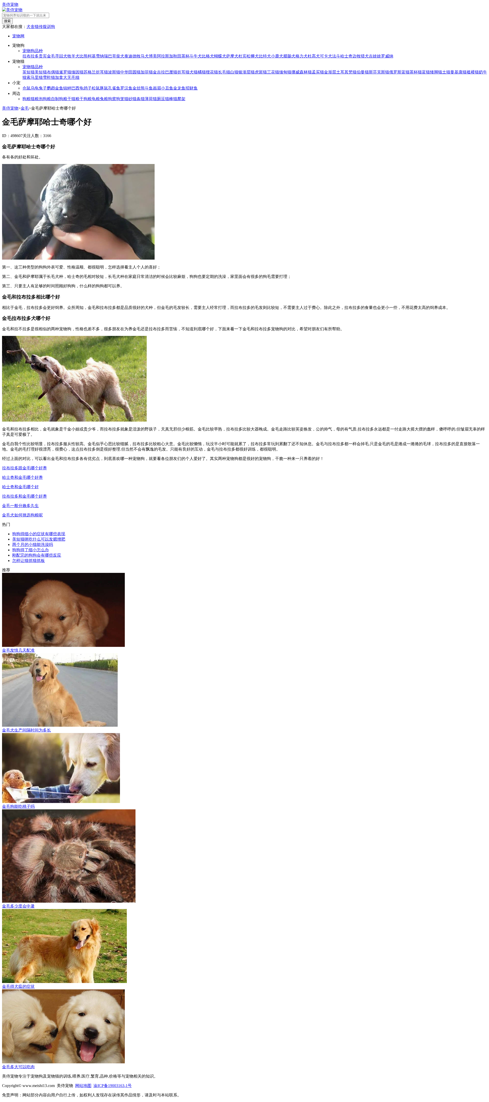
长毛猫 (224, 72)
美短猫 (41, 72)
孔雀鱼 (114, 88)
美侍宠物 (10, 4)
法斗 (336, 56)
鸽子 (88, 88)
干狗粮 (85, 99)
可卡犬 (326, 56)
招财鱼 (191, 88)
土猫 (446, 72)
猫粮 (35, 99)
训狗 (51, 26)
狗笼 (120, 99)
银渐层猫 (246, 72)
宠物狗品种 (32, 51)
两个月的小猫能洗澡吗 (32, 544)
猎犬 (365, 56)
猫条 (136, 99)
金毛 (25, 108)
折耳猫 (183, 72)
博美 (153, 56)
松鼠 (96, 88)
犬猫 (193, 72)
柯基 (92, 56)
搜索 (7, 21)
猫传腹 (41, 26)
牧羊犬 (73, 56)
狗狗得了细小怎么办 (30, 550)
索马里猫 (34, 77)
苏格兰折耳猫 (96, 72)
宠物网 (18, 36)
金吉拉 (159, 72)
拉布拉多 (30, 56)
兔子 (43, 88)
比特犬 (265, 56)
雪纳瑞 (102, 56)
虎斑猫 (261, 72)
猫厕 (157, 99)
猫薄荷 (147, 99)
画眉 (157, 88)
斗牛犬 (195, 56)
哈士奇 (346, 56)
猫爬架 (179, 99)
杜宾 (242, 56)
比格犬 (208, 56)
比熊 (83, 56)
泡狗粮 (45, 99)
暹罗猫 (65, 72)
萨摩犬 (232, 56)
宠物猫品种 (32, 67)
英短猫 (28, 72)
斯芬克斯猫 (379, 72)
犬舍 (30, 26)
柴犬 (120, 56)
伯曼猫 (363, 72)
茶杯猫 (416, 72)
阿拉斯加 (165, 56)
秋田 (177, 56)
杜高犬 (314, 56)
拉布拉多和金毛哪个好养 (24, 496)
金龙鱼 (179, 88)
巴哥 (112, 56)
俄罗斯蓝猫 (399, 72)
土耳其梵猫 (346, 72)
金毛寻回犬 (57, 56)
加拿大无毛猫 (67, 77)
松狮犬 (253, 56)
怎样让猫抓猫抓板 (28, 560)
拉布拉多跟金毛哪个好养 (24, 468)
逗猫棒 (167, 99)
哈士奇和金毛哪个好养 (22, 477)
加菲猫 (147, 72)
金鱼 (59, 88)
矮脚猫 (436, 72)
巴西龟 (77, 88)
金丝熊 (138, 88)
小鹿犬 (277, 56)
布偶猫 (53, 72)
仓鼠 (26, 88)
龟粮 (96, 99)
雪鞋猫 (49, 77)
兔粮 (104, 99)
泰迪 (128, 56)
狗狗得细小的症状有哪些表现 (38, 534)
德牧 (136, 56)
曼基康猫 (458, 72)
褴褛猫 (473, 72)
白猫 (234, 72)
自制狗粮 (59, 99)
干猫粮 (73, 99)
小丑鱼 (167, 88)
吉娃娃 (375, 56)
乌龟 (35, 88)
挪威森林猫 (301, 72)
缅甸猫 (285, 72)
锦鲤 (67, 88)
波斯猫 (114, 72)
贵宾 (43, 56)
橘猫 (202, 72)
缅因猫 (77, 72)
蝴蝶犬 (220, 56)
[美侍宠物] (12, 10)
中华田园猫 (130, 72)
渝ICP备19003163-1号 (112, 1085)
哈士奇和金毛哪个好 (20, 487)
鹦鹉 (51, 88)
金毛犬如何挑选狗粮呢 (22, 515)
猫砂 (128, 99)
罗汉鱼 (126, 88)
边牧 (356, 56)
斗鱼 (149, 88)
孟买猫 (318, 72)
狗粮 (26, 99)
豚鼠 (104, 88)
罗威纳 (387, 56)
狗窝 (112, 99)
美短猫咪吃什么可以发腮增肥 (38, 539)
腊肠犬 (289, 56)
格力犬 (301, 56)
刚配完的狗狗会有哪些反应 (36, 555)
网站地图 (83, 1085)
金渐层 (330, 72)
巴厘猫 (171, 72)
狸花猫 (212, 72)
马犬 (145, 56)
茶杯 (185, 56)
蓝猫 (426, 72)
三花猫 (273, 72)
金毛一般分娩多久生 (20, 505)
